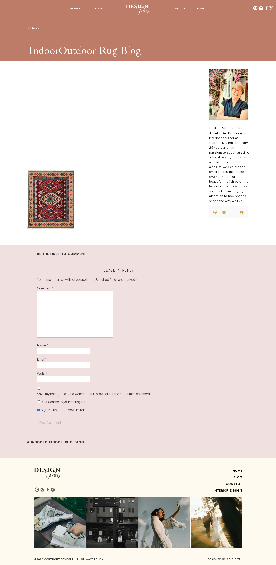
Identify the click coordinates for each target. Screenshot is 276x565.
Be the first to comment (61, 254)
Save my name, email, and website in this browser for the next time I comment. (94, 394)
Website (43, 374)
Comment (45, 288)
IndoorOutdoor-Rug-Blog (57, 442)
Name (42, 345)
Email (41, 359)
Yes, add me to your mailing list (63, 402)
